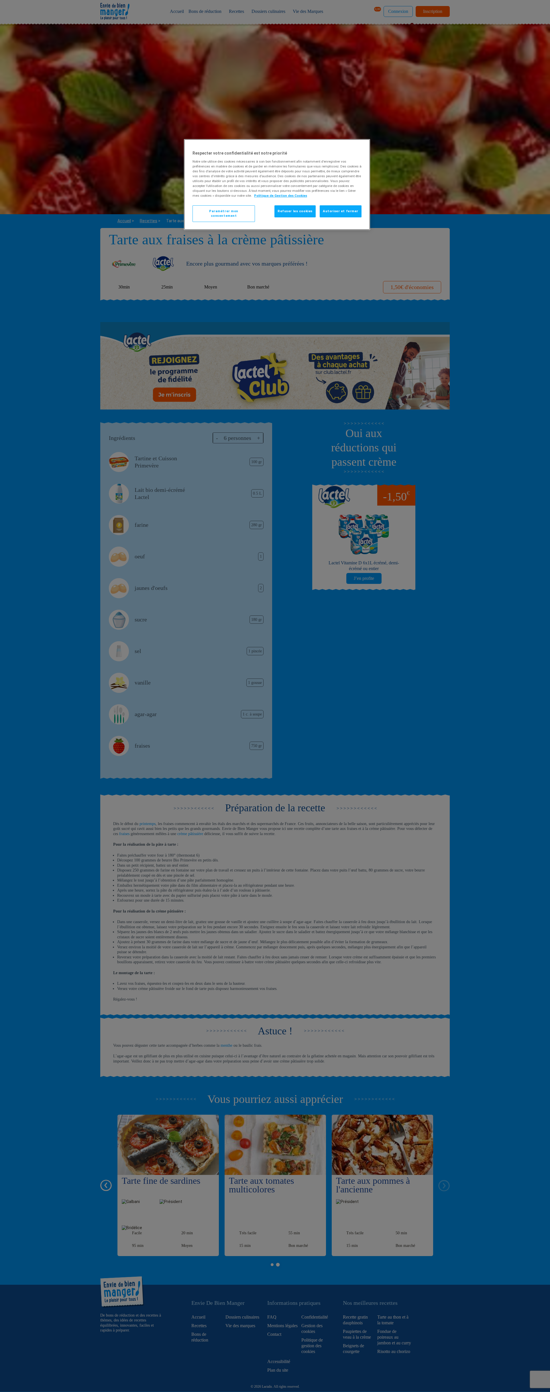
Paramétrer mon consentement (223, 213)
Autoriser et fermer (340, 211)
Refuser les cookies (295, 211)
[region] (277, 184)
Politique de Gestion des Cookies (280, 196)
